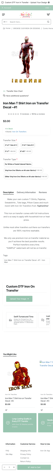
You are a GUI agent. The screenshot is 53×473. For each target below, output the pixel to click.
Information (10, 444)
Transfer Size (9, 140)
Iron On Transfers (19, 132)
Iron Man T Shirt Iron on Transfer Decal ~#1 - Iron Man (24, 261)
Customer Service (27, 444)
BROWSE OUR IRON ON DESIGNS (26, 28)
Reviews (43, 192)
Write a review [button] (38, 114)
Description (8, 192)
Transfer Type (9, 159)
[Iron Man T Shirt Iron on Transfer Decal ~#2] (20, 376)
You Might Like (9, 354)
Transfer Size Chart (14, 91)
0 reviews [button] (24, 114)
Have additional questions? (17, 96)
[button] (34, 467)
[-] (4, 467)
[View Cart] (48, 14)
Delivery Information (26, 192)
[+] (14, 467)
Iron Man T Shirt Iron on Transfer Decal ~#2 (18, 399)
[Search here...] (48, 21)
